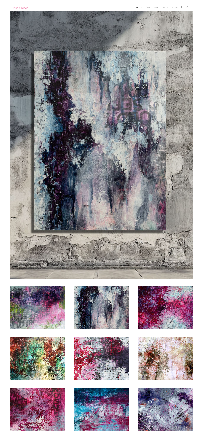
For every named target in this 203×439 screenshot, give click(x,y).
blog (156, 7)
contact (164, 7)
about (147, 7)
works (139, 7)
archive (174, 7)
